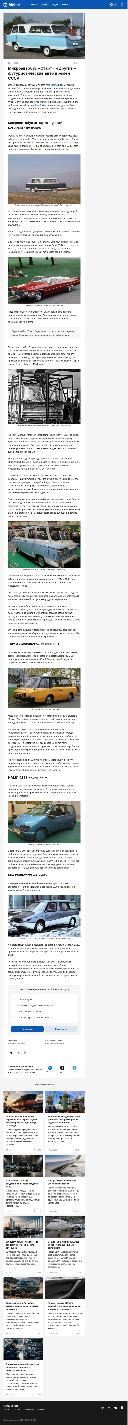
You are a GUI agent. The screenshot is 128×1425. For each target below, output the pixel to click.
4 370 (38, 1150)
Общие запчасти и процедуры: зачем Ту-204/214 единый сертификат (64, 1245)
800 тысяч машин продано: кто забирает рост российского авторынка (22, 1245)
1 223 (38, 1211)
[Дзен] (122, 1407)
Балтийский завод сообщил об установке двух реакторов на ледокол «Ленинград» (64, 1119)
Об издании (29, 1409)
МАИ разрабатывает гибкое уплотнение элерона (62, 1182)
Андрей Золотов (16, 1044)
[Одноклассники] (109, 1407)
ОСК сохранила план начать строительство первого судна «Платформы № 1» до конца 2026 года (21, 1121)
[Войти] (122, 4)
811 (81, 1272)
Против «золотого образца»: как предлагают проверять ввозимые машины (22, 1367)
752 (39, 1333)
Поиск (65, 4)
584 (81, 1333)
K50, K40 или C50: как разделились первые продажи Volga (22, 1184)
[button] (11, 1053)
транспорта (52, 85)
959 (39, 1272)
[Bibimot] (12, 5)
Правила (40, 1409)
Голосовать (27, 1029)
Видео (55, 4)
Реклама (7, 1409)
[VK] (115, 1407)
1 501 (80, 1150)
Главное (33, 4)
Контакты (17, 1409)
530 (39, 1394)
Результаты (61, 1029)
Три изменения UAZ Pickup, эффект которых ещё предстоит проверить (23, 1306)
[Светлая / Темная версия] (113, 4)
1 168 (80, 1211)
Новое (44, 4)
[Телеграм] (102, 1407)
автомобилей (34, 105)
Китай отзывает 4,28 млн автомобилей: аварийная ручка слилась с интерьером (64, 1306)
